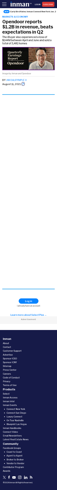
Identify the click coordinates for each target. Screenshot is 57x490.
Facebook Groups (12, 448)
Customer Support (12, 351)
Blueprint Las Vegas (17, 424)
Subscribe (48, 4)
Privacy (6, 381)
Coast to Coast (14, 452)
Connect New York (16, 409)
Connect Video (10, 432)
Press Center (9, 370)
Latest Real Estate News (16, 439)
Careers (7, 373)
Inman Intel (8, 401)
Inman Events (10, 405)
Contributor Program (13, 467)
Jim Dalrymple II (16, 79)
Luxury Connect (14, 416)
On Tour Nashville (15, 420)
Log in (37, 4)
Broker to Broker (15, 459)
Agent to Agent (14, 455)
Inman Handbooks (12, 428)
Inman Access (10, 397)
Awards (6, 471)
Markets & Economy (15, 16)
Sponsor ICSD (10, 358)
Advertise (8, 354)
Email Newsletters (12, 435)
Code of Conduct (11, 377)
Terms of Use (10, 385)
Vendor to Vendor (15, 463)
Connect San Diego (16, 413)
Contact (7, 347)
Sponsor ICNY (10, 362)
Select (6, 393)
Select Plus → (39, 315)
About (6, 343)
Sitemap (7, 366)
